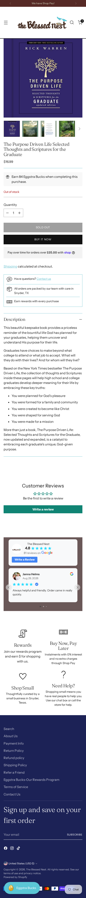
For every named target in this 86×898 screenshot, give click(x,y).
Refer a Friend (14, 772)
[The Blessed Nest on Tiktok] (18, 848)
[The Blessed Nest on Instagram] (12, 848)
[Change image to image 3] (49, 129)
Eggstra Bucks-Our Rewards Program (31, 780)
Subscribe (75, 834)
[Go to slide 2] (43, 606)
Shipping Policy (15, 765)
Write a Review (25, 559)
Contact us (44, 279)
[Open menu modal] (6, 22)
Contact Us (12, 794)
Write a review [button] (43, 509)
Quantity (10, 205)
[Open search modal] (72, 22)
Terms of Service (16, 787)
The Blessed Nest (36, 869)
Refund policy (14, 758)
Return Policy (14, 751)
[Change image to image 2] (30, 129)
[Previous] (10, 3)
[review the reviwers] (71, 574)
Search (9, 729)
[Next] (75, 3)
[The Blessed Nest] (42, 22)
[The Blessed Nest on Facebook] (6, 848)
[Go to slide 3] (46, 606)
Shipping (10, 266)
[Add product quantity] (19, 213)
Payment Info (14, 743)
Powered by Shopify (15, 877)
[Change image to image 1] (12, 129)
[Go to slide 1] (40, 606)
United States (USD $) (21, 863)
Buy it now (43, 239)
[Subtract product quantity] (7, 213)
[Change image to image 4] (67, 129)
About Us (11, 736)
